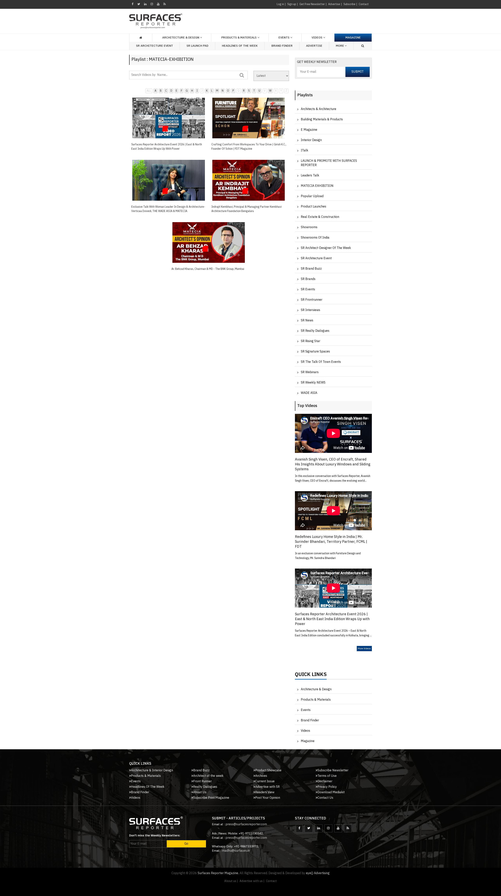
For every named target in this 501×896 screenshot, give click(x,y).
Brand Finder (282, 45)
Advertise (334, 4)
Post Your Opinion (267, 797)
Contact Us (325, 797)
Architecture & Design (316, 689)
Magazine (353, 37)
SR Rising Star (310, 341)
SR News (307, 320)
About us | (231, 881)
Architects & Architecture (318, 109)
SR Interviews (310, 310)
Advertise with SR (267, 787)
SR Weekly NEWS (313, 382)
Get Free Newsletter (312, 4)
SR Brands (308, 279)
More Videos (364, 648)
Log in (280, 4)
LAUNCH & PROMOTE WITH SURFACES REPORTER (329, 163)
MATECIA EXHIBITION (317, 186)
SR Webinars (310, 372)
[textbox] (188, 75)
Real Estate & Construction (320, 217)
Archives (261, 776)
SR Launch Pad (197, 45)
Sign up (291, 4)
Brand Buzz (201, 770)
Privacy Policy (327, 787)
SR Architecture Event (154, 45)
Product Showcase (268, 770)
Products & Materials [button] (239, 37)
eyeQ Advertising (318, 873)
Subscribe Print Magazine (211, 797)
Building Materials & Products (322, 119)
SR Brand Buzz (311, 268)
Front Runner (202, 781)
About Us (199, 792)
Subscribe (349, 4)
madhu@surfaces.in (236, 850)
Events (306, 710)
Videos (317, 37)
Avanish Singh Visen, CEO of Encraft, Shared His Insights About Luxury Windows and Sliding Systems (332, 464)
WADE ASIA (309, 393)
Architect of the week (208, 776)
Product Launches (313, 206)
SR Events (308, 289)
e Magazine (309, 129)
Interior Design (311, 140)
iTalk (304, 150)
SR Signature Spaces (315, 351)
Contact (364, 4)
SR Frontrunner (311, 299)
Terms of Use (327, 776)
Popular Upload (312, 196)
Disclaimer (324, 781)
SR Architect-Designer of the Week (326, 248)
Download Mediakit (331, 792)
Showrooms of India (315, 237)
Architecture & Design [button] (180, 37)
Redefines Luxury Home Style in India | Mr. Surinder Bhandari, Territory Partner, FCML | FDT (331, 542)
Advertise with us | (252, 881)
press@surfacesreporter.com (246, 824)
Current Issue (265, 781)
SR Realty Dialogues (315, 331)
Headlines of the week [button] (240, 45)
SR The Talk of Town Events (321, 362)
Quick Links (311, 675)
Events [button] (283, 37)
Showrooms (309, 227)
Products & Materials (316, 699)
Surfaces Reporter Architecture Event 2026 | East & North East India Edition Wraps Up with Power (332, 619)
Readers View (264, 792)
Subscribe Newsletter (332, 770)
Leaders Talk (310, 175)
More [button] (340, 45)
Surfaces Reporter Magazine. (218, 873)
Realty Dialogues (205, 787)
